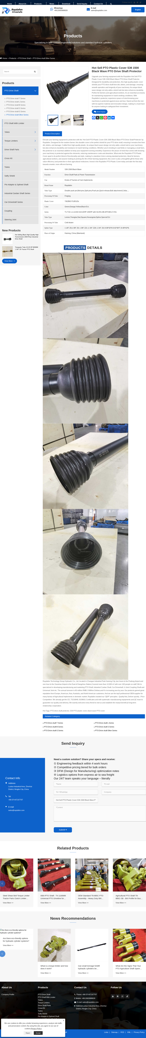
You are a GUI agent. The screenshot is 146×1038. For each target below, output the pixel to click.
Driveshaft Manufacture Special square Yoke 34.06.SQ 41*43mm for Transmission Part (16, 897)
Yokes (7, 132)
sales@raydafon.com (99, 10)
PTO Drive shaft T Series (15, 98)
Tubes (7, 167)
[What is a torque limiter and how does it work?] (129, 945)
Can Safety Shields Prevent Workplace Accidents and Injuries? (14, 967)
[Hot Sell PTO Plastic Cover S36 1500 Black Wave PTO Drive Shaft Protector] (52, 120)
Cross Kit (8, 158)
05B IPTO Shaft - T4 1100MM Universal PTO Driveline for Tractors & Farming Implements (129, 897)
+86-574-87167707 (15, 800)
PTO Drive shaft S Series (15, 108)
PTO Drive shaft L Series (15, 102)
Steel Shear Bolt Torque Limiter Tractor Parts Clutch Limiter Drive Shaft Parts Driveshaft (91, 897)
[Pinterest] (118, 996)
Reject (28, 1033)
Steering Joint (10, 220)
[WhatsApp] (122, 996)
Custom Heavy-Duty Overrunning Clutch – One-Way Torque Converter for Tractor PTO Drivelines (54, 897)
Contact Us (98, 4)
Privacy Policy (139, 1032)
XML (129, 1032)
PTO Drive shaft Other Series (44, 58)
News (52, 4)
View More (8, 261)
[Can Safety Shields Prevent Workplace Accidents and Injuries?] (16, 945)
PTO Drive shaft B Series (15, 105)
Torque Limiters (11, 141)
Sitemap (114, 1032)
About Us (22, 4)
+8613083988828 (61, 10)
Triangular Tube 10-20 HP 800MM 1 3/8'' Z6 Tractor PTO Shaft (26, 248)
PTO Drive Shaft (24, 58)
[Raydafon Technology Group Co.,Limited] (12, 10)
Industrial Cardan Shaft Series (17, 193)
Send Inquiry (82, 4)
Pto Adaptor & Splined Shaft (16, 185)
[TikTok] (127, 996)
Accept (38, 1033)
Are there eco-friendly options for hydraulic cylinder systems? (91, 939)
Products (38, 4)
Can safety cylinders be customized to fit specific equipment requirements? (51, 939)
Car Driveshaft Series (13, 202)
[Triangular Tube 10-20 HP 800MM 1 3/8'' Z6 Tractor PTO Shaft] (7, 251)
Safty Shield (9, 176)
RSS (122, 1032)
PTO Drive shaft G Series (16, 111)
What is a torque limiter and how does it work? (129, 967)
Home (9, 4)
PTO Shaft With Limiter (14, 123)
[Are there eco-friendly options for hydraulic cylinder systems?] (91, 931)
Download (66, 4)
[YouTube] (113, 996)
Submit (63, 830)
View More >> (8, 903)
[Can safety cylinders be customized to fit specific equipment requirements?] (54, 931)
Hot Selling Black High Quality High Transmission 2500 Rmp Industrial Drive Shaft (26, 237)
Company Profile (7, 994)
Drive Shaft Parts (11, 150)
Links (106, 1032)
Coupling (8, 211)
